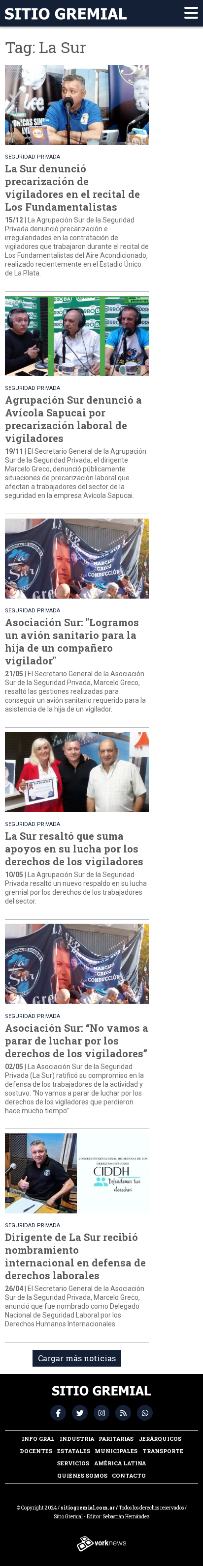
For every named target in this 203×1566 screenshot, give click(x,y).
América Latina (120, 1463)
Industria (77, 1438)
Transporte (162, 1451)
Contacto (129, 1475)
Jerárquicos (159, 1438)
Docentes (36, 1451)
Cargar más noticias (77, 1358)
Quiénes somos (82, 1475)
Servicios (73, 1463)
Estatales (73, 1451)
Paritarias (116, 1438)
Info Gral (38, 1438)
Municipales (116, 1451)
